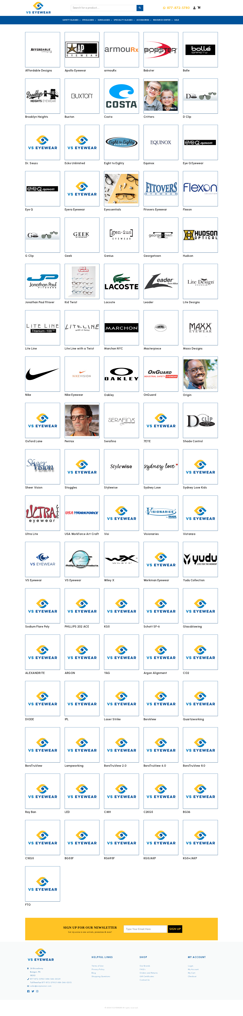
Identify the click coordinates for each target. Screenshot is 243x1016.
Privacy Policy (98, 969)
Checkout (192, 976)
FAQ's (142, 969)
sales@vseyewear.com (40, 986)
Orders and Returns (149, 973)
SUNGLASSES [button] (104, 20)
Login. (191, 966)
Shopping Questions (101, 976)
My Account (193, 969)
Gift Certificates (147, 976)
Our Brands (145, 966)
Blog (94, 973)
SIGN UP (175, 929)
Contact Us (145, 980)
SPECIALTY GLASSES (123, 20)
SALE (176, 20)
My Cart (191, 973)
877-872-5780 (37, 979)
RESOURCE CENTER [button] (161, 20)
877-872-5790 (49, 982)
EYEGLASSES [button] (88, 20)
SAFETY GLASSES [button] (70, 20)
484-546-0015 (65, 982)
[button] (198, 8)
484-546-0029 (53, 979)
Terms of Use (97, 966)
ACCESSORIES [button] (143, 20)
